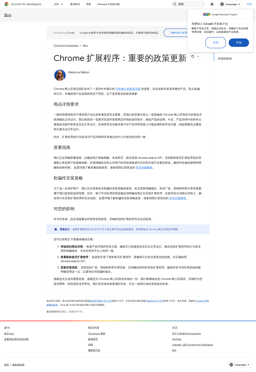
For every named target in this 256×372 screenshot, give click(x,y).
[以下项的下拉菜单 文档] (63, 4)
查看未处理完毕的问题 (16, 339)
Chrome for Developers (66, 45)
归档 (90, 344)
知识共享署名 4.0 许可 (101, 300)
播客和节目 (94, 350)
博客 (88, 4)
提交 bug (9, 333)
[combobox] (188, 4)
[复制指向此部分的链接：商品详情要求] (82, 105)
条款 (6, 364)
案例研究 (75, 4)
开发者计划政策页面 (128, 89)
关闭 (216, 42)
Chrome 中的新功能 (108, 4)
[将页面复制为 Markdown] (193, 56)
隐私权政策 (18, 364)
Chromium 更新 (96, 333)
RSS (174, 350)
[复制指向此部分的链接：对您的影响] (78, 209)
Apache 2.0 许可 (155, 300)
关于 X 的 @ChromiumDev (186, 333)
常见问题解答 (144, 167)
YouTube (176, 339)
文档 (56, 4)
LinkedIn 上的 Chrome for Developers (192, 344)
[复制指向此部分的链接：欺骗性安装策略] (86, 178)
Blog (7, 15)
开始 (239, 42)
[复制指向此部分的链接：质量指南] (73, 148)
